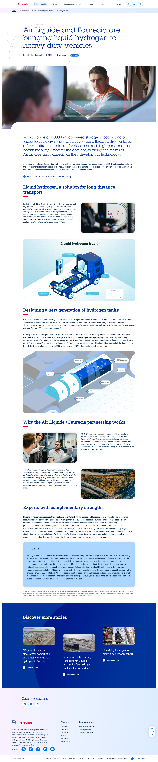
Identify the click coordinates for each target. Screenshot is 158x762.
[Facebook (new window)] (23, 749)
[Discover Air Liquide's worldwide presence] (128, 4)
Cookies (80, 758)
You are (118, 4)
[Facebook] (24, 704)
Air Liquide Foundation (86, 727)
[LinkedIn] (37, 704)
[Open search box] (140, 4)
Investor (63, 736)
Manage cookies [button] (140, 758)
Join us (103, 4)
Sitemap (72, 758)
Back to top (152, 733)
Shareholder (65, 733)
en (134, 4)
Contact (48, 758)
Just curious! (65, 742)
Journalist (64, 739)
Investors (91, 4)
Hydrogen (74, 55)
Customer (64, 727)
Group (55, 4)
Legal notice (91, 758)
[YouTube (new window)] (52, 749)
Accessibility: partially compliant (117, 758)
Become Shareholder (86, 733)
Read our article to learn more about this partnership (49, 176)
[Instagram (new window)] (45, 749)
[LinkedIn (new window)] (38, 749)
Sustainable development (72, 4)
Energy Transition (41, 4)
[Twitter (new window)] (31, 749)
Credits (100, 758)
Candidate (64, 730)
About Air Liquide (60, 758)
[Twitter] (31, 704)
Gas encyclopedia (85, 730)
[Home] (21, 4)
